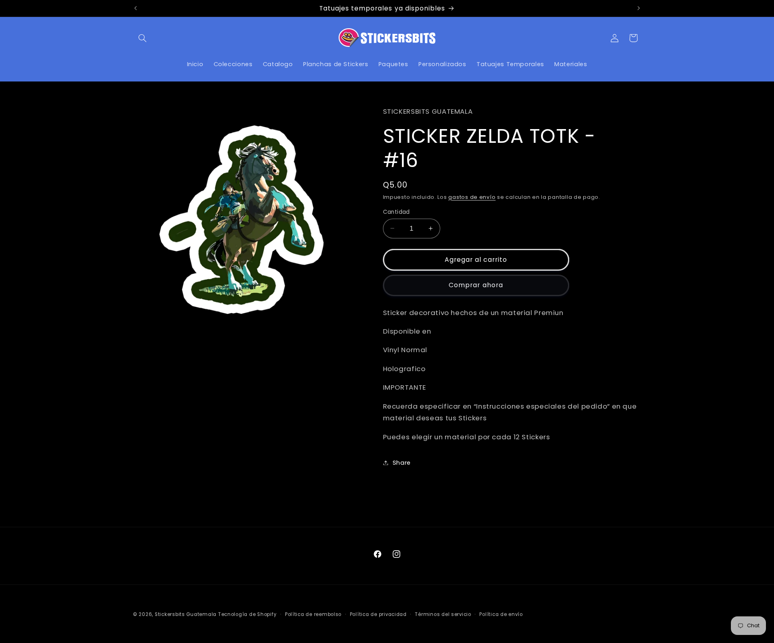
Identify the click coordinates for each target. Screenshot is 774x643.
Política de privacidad (378, 614)
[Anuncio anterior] (135, 8)
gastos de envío (471, 196)
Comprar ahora (476, 285)
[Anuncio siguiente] (638, 8)
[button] (142, 38)
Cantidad (396, 211)
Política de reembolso (313, 614)
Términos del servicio (443, 614)
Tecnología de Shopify (247, 614)
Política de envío (501, 614)
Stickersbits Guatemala (185, 614)
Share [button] (402, 462)
